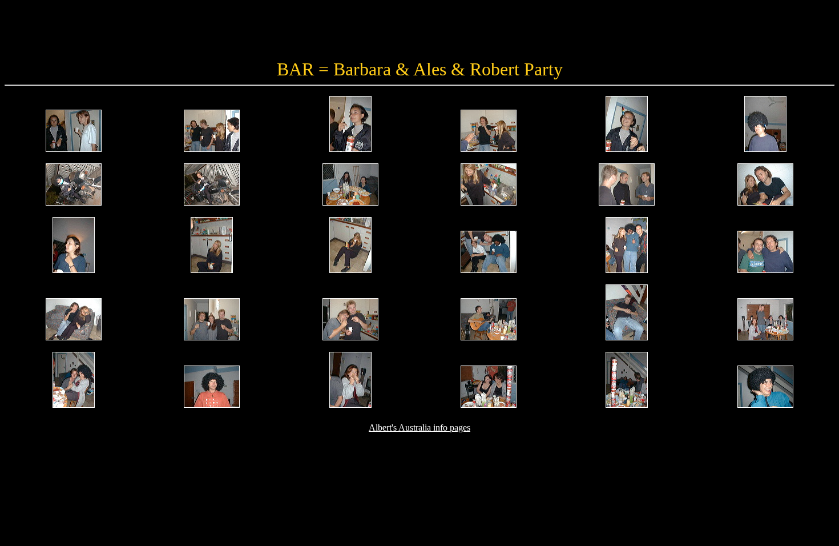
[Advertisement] (419, 30)
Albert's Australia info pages (419, 427)
